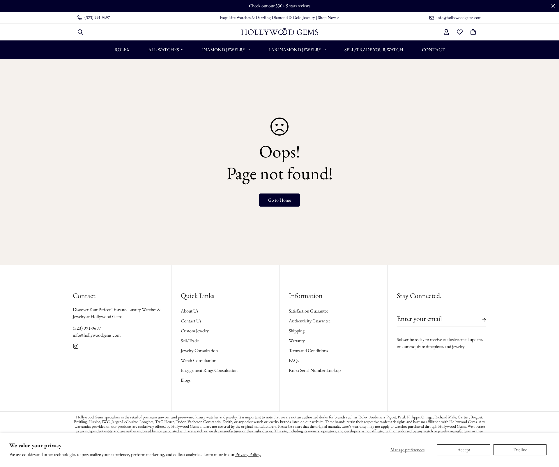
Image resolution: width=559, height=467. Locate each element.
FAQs (294, 360)
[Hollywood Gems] (279, 32)
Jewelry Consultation (199, 350)
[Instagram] (76, 346)
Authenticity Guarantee (309, 321)
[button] (473, 32)
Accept (463, 450)
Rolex (122, 50)
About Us (189, 311)
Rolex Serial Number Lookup (315, 370)
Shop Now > (328, 17)
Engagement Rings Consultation (209, 370)
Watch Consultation (198, 360)
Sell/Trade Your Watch (373, 50)
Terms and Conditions (308, 350)
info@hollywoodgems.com (97, 335)
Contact (433, 50)
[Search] (80, 32)
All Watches (163, 50)
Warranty (297, 341)
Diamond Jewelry (223, 50)
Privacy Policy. (248, 454)
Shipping (297, 331)
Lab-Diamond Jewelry (294, 50)
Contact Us (191, 321)
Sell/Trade (190, 341)
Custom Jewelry (195, 331)
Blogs (185, 380)
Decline (520, 450)
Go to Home (279, 200)
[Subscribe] (479, 319)
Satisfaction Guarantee (308, 311)
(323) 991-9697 (87, 328)
